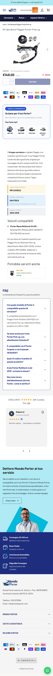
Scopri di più (10, 500)
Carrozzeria (8, 18)
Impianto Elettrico (37, 18)
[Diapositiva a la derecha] (47, 49)
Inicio (4, 24)
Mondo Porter (29, 669)
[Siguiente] (29, 451)
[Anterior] (23, 451)
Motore (21, 18)
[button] (4, 10)
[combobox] (28, 10)
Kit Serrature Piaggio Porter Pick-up (19, 24)
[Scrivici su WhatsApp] (47, 670)
